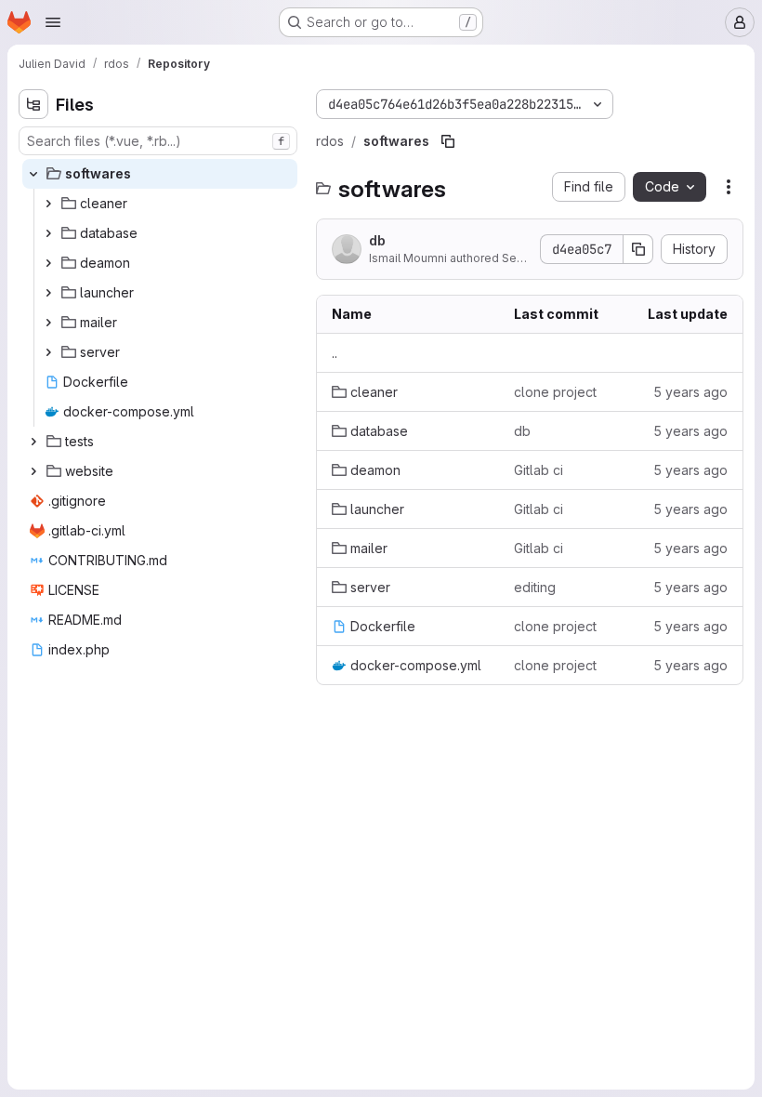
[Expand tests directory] (33, 441)
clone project (555, 392)
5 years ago (690, 392)
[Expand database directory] (48, 233)
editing (535, 587)
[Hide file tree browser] (33, 104)
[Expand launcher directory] (48, 293)
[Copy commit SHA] (638, 249)
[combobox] (158, 140)
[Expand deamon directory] (48, 263)
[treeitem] (159, 174)
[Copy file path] (448, 141)
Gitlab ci (538, 470)
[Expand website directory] (33, 471)
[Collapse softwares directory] (33, 174)
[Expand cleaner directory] (48, 203)
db (377, 240)
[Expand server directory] (48, 352)
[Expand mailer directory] (48, 322)
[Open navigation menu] (53, 22)
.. (334, 353)
